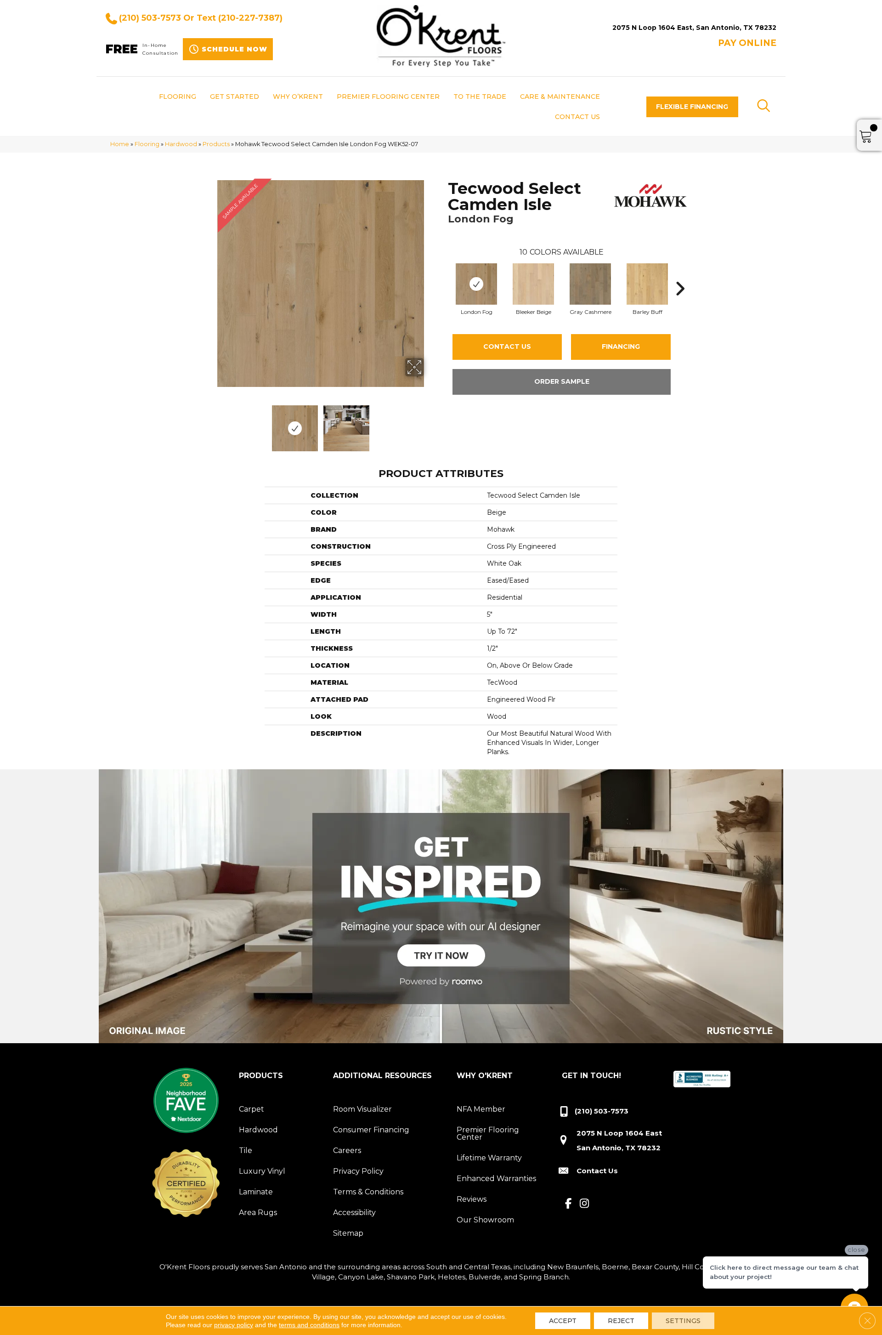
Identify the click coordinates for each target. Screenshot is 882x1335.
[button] (692, 107)
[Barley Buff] (647, 284)
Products (216, 144)
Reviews (471, 1199)
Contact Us (507, 346)
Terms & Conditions (368, 1191)
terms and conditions (309, 1325)
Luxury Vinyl (262, 1171)
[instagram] (584, 1204)
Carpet (251, 1109)
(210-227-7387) (250, 18)
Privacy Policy (358, 1171)
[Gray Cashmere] (590, 284)
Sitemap (348, 1233)
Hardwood (181, 144)
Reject (621, 1321)
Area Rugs (258, 1212)
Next (429, 423)
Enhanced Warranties (496, 1178)
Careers (347, 1150)
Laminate (256, 1191)
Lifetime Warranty (489, 1157)
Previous (211, 423)
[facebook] (568, 1204)
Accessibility (354, 1212)
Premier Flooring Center (488, 1133)
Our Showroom (485, 1220)
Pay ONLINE (747, 43)
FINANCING (621, 346)
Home (119, 144)
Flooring (147, 144)
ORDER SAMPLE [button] (561, 381)
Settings (683, 1321)
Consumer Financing (371, 1129)
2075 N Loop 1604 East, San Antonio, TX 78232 (694, 27)
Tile (245, 1150)
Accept (563, 1321)
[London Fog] (476, 284)
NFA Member (481, 1109)
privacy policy (233, 1325)
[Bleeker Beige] (533, 284)
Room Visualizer (362, 1109)
